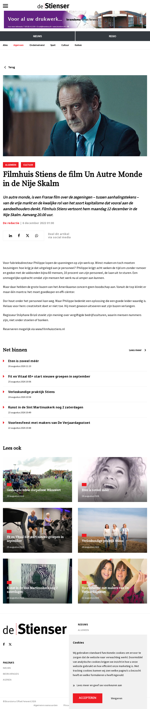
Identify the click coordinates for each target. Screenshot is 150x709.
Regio (112, 36)
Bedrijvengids (11, 673)
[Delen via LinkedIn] (10, 236)
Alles (5, 45)
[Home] (75, 6)
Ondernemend (37, 45)
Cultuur (65, 45)
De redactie (11, 223)
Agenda (7, 679)
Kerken (78, 45)
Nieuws (37, 36)
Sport (52, 45)
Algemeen (18, 45)
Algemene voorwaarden (46, 705)
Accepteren (87, 698)
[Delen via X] (27, 236)
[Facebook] (4, 644)
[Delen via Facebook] (19, 236)
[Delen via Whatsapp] (36, 236)
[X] (10, 644)
